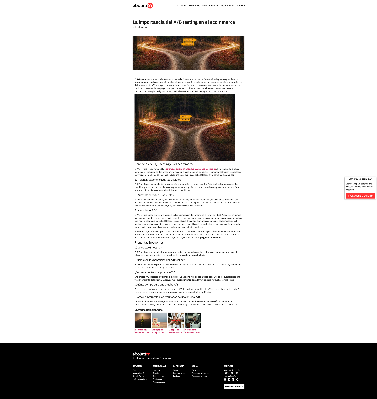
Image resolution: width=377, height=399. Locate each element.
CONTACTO (241, 6)
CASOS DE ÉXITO (227, 6)
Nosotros (176, 370)
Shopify (156, 373)
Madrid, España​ (230, 376)
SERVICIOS (181, 6)
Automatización (139, 373)
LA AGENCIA (178, 366)
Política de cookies (199, 376)
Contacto (176, 376)
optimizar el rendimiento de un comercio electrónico (191, 168)
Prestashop (157, 379)
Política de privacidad (200, 373)
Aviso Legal (196, 370)
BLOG (204, 6)
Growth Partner (139, 376)
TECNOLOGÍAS (194, 6)
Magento (156, 370)
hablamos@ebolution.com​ (234, 370)
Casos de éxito (179, 373)
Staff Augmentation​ (140, 379)
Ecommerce (137, 370)
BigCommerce (158, 376)
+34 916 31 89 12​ (231, 373)
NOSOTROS (213, 6)
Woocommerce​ (159, 382)
